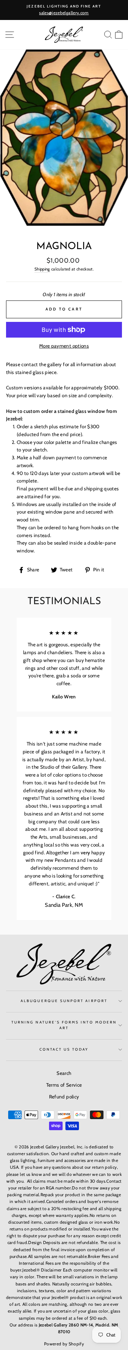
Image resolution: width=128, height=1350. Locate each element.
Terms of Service (64, 1085)
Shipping (42, 269)
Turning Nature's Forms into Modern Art (64, 1025)
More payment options (64, 346)
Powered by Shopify (64, 1343)
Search (64, 1073)
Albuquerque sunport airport (64, 1000)
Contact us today (64, 1049)
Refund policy (64, 1096)
